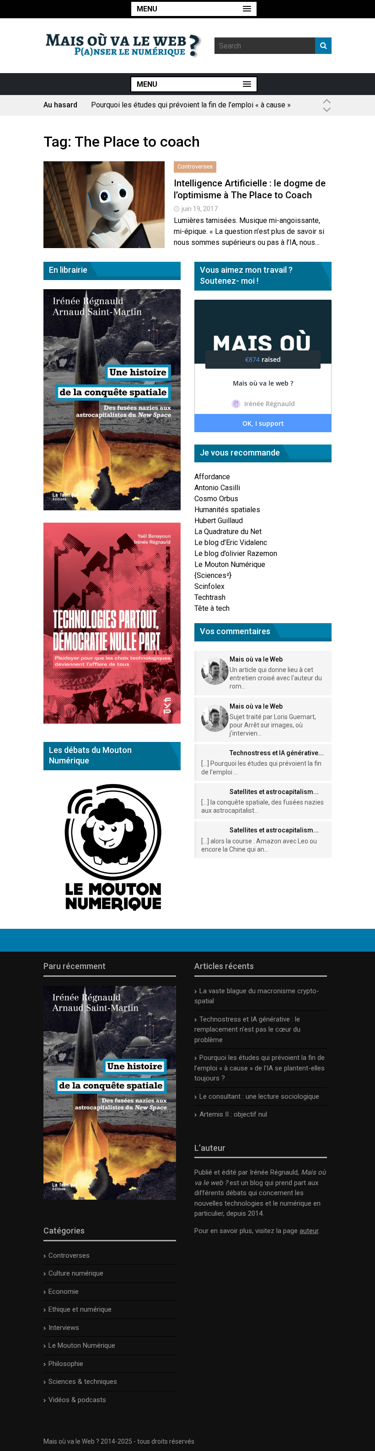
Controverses (195, 166)
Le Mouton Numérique (229, 564)
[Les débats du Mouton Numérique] (112, 914)
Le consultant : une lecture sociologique (259, 1096)
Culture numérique (75, 1273)
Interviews (63, 1328)
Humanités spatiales (227, 509)
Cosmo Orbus (216, 498)
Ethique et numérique (80, 1309)
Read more (104, 214)
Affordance (212, 476)
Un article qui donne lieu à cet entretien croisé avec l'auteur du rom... (276, 678)
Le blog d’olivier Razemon (235, 553)
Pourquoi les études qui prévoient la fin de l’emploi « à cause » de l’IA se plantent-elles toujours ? (191, 109)
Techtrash (209, 597)
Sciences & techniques (82, 1381)
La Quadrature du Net (228, 531)
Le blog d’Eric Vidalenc (230, 542)
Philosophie (65, 1364)
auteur (309, 1231)
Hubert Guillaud (218, 520)
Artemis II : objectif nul (233, 1114)
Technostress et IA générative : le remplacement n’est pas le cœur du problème (247, 1029)
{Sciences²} (212, 575)
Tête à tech (212, 608)
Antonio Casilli (217, 487)
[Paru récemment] (109, 1197)
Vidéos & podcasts (77, 1400)
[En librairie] (112, 507)
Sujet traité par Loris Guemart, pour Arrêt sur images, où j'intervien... (273, 725)
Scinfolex (209, 586)
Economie (63, 1291)
